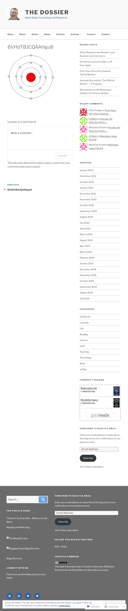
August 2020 (86, 217)
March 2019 (86, 252)
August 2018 (86, 292)
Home (10, 34)
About (35, 34)
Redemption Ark (89, 388)
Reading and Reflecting (18, 527)
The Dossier (47, 12)
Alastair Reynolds (89, 391)
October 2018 (87, 281)
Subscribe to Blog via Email (98, 428)
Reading (84, 334)
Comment (62, 155)
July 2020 (85, 222)
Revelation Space (89, 399)
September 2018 (88, 286)
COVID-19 (85, 316)
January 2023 (87, 170)
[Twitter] (28, 596)
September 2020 (88, 211)
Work (82, 363)
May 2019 (85, 246)
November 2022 (88, 176)
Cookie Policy (64, 605)
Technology (85, 357)
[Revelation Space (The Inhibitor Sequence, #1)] (116, 407)
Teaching (84, 351)
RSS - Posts (60, 546)
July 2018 (84, 298)
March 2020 (86, 234)
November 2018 (88, 275)
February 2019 (87, 257)
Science (84, 340)
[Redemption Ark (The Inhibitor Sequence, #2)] (116, 395)
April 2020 (85, 228)
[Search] (43, 499)
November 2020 (88, 199)
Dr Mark (93, 118)
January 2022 (86, 187)
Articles (60, 34)
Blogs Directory (14, 558)
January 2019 (86, 263)
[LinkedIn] (10, 596)
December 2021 (88, 193)
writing (83, 369)
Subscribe (88, 458)
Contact (91, 34)
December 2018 (88, 269)
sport (82, 346)
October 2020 (87, 205)
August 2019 (86, 240)
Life (82, 328)
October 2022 (87, 182)
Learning (84, 322)
